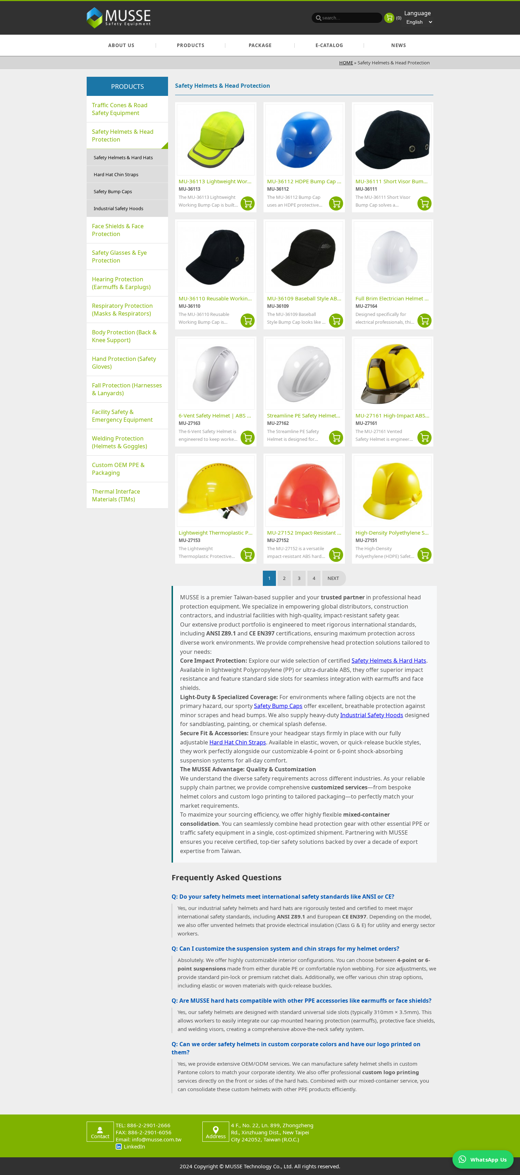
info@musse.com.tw (156, 1139)
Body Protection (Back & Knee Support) (124, 336)
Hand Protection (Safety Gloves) (124, 362)
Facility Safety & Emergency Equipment (122, 416)
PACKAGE (260, 45)
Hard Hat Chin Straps (116, 174)
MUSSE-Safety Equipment (118, 17)
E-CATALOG (329, 45)
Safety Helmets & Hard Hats (123, 157)
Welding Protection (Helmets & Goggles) (119, 442)
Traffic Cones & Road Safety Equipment (120, 109)
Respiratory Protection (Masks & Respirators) (122, 309)
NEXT (333, 578)
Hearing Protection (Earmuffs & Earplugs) (121, 283)
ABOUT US (121, 45)
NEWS (398, 45)
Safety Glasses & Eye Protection (119, 256)
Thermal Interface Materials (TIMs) (116, 495)
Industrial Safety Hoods (118, 208)
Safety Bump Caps (113, 191)
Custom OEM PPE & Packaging (118, 469)
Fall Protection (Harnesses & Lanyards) (127, 389)
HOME (346, 62)
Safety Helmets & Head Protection (123, 135)
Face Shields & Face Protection (118, 230)
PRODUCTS (190, 45)
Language (417, 13)
